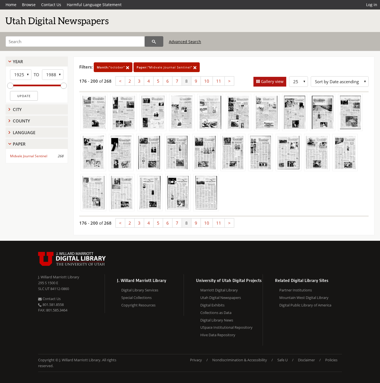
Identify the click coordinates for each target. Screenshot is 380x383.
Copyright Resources (138, 305)
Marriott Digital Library (219, 290)
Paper (19, 144)
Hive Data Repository (217, 334)
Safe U (282, 359)
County (21, 121)
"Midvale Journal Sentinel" (165, 67)
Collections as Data (215, 312)
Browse (29, 4)
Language (24, 132)
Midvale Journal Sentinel (28, 156)
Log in (371, 4)
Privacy (196, 359)
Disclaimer (306, 359)
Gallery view (271, 81)
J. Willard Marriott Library (58, 276)
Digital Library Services (139, 290)
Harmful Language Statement (94, 4)
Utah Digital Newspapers (220, 297)
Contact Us (51, 4)
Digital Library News (216, 320)
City (17, 109)
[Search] (154, 41)
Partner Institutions (295, 290)
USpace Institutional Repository (226, 327)
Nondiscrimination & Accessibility (239, 359)
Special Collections (136, 297)
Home (11, 4)
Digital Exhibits (212, 305)
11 (218, 81)
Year (18, 61)
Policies (331, 359)
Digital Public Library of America (305, 305)
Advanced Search (185, 41)
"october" (111, 67)
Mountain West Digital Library (304, 297)
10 (206, 81)
